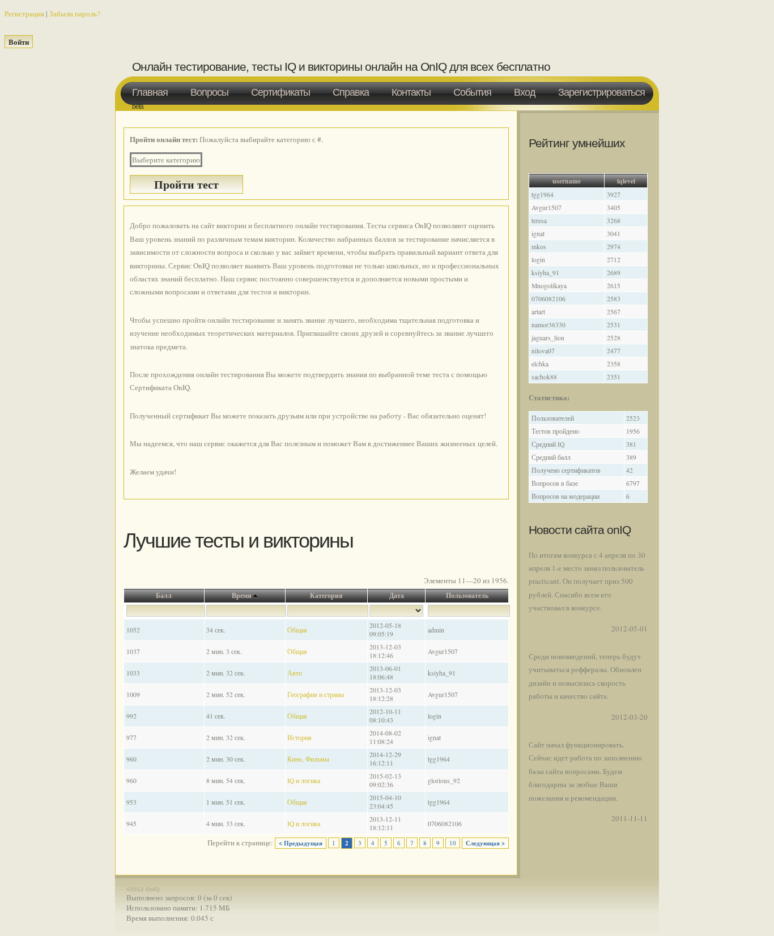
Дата (396, 595)
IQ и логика (303, 780)
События (472, 92)
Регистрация (24, 13)
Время (242, 595)
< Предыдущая (300, 843)
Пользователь (467, 595)
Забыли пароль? (74, 13)
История (299, 737)
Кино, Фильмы (308, 759)
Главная (150, 92)
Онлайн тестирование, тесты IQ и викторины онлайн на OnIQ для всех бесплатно (341, 66)
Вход (524, 92)
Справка (351, 92)
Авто (294, 673)
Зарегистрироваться (601, 92)
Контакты (411, 92)
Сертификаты (280, 92)
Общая (297, 630)
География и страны (315, 694)
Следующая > (485, 843)
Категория (326, 595)
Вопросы (209, 92)
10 (452, 843)
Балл (164, 595)
